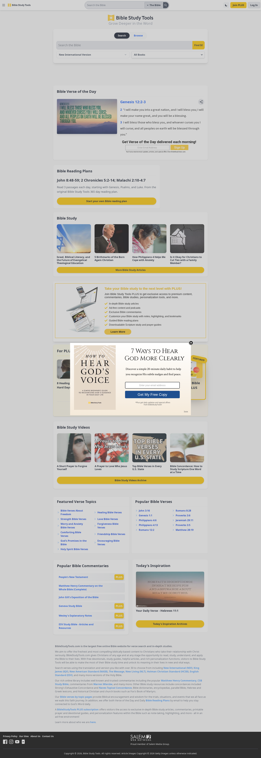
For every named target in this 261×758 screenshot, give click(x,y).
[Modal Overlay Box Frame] (130, 379)
